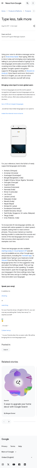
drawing (4, 296)
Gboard (4, 260)
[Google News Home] (13, 3)
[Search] (27, 3)
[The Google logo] (5, 439)
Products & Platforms (15, 11)
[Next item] (9, 421)
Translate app (27, 256)
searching (5, 305)
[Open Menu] (2, 3)
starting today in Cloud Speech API (14, 251)
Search (6, 350)
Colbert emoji (6, 330)
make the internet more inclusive (12, 113)
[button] (34, 26)
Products (28, 11)
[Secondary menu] (33, 3)
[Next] (33, 11)
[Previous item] (4, 421)
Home (3, 11)
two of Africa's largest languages (12, 104)
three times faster (12, 57)
